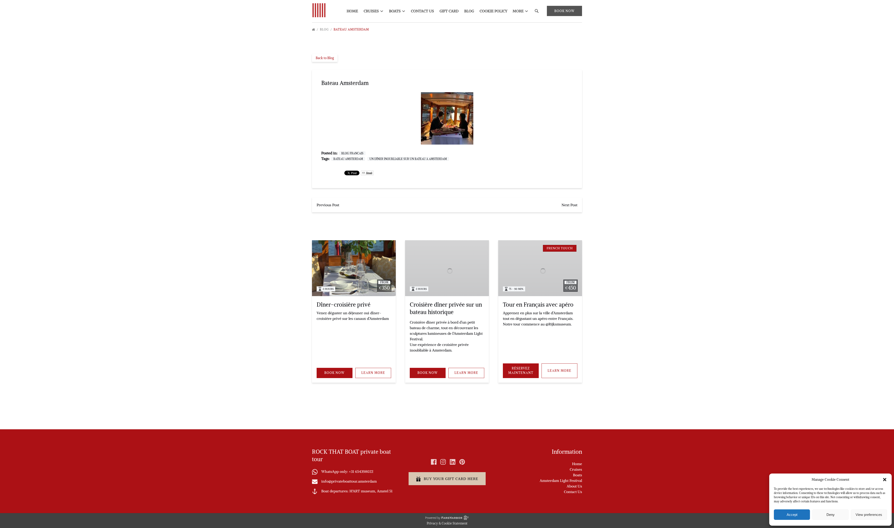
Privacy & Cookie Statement (447, 523)
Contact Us (422, 11)
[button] (884, 479)
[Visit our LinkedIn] (453, 462)
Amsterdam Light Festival (561, 480)
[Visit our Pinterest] (462, 462)
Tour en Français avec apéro (538, 304)
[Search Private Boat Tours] (536, 11)
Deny (830, 515)
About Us (574, 486)
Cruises (576, 469)
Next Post (569, 205)
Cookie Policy (493, 11)
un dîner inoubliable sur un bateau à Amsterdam (408, 159)
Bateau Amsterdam (352, 29)
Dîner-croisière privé (343, 304)
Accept (792, 515)
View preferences (869, 515)
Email (369, 172)
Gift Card (449, 11)
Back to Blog (325, 58)
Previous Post (328, 205)
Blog (469, 11)
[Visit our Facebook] (434, 462)
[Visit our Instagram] (443, 462)
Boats (577, 475)
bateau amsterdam (348, 159)
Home (352, 11)
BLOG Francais (352, 153)
